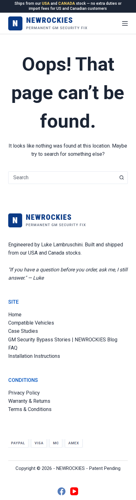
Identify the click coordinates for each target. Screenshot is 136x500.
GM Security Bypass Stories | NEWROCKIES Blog (62, 340)
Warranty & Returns (29, 401)
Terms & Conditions (30, 409)
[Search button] (121, 178)
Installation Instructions (34, 356)
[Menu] (125, 23)
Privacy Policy (24, 393)
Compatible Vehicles (31, 323)
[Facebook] (61, 491)
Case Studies (23, 331)
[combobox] (62, 177)
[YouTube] (74, 491)
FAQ (12, 348)
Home (15, 315)
